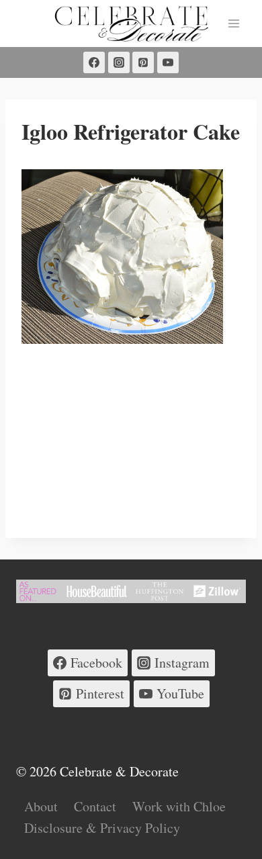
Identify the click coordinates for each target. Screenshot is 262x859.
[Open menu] (233, 23)
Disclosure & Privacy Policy (102, 828)
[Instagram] (119, 62)
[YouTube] (168, 62)
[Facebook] (94, 62)
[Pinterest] (143, 62)
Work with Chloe (179, 806)
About (41, 806)
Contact (95, 806)
